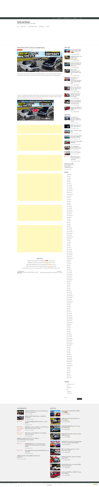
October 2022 (69, 256)
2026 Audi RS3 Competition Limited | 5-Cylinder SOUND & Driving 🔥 (38, 266)
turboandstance (26, 49)
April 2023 (68, 245)
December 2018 (69, 338)
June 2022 (69, 263)
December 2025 (69, 188)
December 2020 (70, 295)
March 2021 (69, 290)
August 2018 (69, 345)
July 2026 (68, 176)
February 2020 (69, 313)
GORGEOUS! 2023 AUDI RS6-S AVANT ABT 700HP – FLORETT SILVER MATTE (27, 273)
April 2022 (68, 267)
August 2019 (69, 324)
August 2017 (69, 367)
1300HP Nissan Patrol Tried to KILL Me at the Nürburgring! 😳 (38, 262)
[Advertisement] (49, 9)
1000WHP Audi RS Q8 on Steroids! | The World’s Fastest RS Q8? (75, 95)
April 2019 (68, 331)
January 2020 (69, 315)
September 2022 (70, 258)
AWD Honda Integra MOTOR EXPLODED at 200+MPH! (76, 136)
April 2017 (68, 374)
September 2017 (70, 365)
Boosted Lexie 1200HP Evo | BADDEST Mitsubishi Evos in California (76, 109)
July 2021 (68, 283)
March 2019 (69, 333)
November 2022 (70, 254)
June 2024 (69, 220)
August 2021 (69, 281)
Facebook (32, 98)
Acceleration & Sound (67, 18)
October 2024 (69, 213)
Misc (53, 18)
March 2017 (69, 375)
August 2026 (69, 174)
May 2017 (68, 372)
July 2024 (68, 219)
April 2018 (68, 352)
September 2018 (70, 343)
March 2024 (69, 226)
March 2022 (69, 269)
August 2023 (69, 238)
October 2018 (69, 342)
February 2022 (69, 270)
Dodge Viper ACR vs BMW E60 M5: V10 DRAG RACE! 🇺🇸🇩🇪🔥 (38, 260)
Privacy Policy (49, 485)
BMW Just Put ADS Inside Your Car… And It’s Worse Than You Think (76, 88)
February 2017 (69, 377)
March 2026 (69, 183)
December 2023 (69, 231)
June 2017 (68, 370)
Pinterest (36, 98)
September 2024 (70, 215)
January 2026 (69, 187)
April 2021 (68, 288)
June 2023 (69, 242)
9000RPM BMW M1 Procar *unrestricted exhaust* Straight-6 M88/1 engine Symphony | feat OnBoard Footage (35, 445)
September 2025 (70, 194)
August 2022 (69, 260)
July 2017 (68, 368)
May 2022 (68, 265)
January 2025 (69, 208)
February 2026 (69, 185)
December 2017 (69, 359)
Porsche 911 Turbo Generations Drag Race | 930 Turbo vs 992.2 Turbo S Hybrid (76, 119)
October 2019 (69, 320)
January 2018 (69, 358)
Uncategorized (69, 393)
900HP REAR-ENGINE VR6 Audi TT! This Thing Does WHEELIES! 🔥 (38, 264)
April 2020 (69, 310)
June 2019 (69, 327)
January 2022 (69, 272)
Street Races (75, 18)
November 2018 (69, 340)
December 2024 (69, 210)
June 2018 (69, 349)
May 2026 (68, 180)
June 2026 (69, 178)
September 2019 (70, 322)
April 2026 (69, 181)
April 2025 (68, 203)
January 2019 (69, 336)
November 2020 (70, 297)
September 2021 (70, 279)
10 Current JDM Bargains (76, 152)
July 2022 (68, 261)
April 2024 (68, 224)
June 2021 (68, 285)
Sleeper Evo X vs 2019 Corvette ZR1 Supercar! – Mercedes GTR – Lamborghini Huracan (69, 165)
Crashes (81, 18)
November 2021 (69, 276)
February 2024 (69, 228)
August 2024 (69, 217)
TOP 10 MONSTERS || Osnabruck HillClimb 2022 (76, 147)
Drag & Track (59, 18)
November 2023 (70, 233)
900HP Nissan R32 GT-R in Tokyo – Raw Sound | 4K (76, 126)
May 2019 (68, 329)
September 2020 (70, 301)
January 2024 (69, 229)
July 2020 (68, 304)
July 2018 (68, 347)
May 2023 (68, 244)
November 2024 (69, 212)
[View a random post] (80, 26)
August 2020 (69, 302)
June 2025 (69, 199)
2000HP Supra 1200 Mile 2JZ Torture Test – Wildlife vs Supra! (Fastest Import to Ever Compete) (28, 439)
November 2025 (70, 190)
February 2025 (69, 206)
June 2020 (69, 306)
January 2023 (69, 251)
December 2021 (69, 274)
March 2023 (69, 247)
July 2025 (68, 197)
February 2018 (69, 356)
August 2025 (69, 196)
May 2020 (68, 308)
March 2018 (69, 354)
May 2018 (68, 351)
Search (65, 397)
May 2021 (68, 286)
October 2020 (69, 299)
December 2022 (69, 253)
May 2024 (68, 222)
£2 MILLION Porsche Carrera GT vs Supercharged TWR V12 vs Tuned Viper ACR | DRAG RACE (38, 268)
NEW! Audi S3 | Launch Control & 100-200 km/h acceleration (76, 158)
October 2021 (69, 277)
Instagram (41, 98)
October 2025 (69, 192)
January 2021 (69, 294)
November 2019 (69, 318)
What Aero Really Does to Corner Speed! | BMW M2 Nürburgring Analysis (76, 102)
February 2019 (69, 335)
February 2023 (69, 249)
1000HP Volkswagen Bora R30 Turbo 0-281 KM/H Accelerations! (51, 272)
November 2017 (69, 361)
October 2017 (69, 363)
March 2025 (69, 204)
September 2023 (70, 237)
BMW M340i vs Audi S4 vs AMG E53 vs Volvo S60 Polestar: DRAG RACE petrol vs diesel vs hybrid (37, 427)
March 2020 (69, 311)
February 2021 (69, 292)
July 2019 (68, 326)
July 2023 (68, 240)
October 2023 (69, 235)
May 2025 (68, 201)
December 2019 (69, 317)
